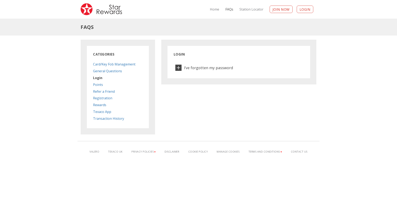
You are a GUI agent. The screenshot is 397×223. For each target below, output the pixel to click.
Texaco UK (115, 151)
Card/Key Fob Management (114, 64)
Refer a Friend (104, 91)
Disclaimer (172, 151)
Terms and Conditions (264, 151)
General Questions (107, 71)
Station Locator (251, 9)
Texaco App (102, 111)
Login (305, 9)
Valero (94, 151)
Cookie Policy (198, 151)
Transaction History (108, 118)
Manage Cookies (228, 151)
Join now (281, 9)
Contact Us (299, 151)
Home (214, 9)
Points (98, 84)
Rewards (99, 105)
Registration (102, 98)
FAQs (229, 9)
